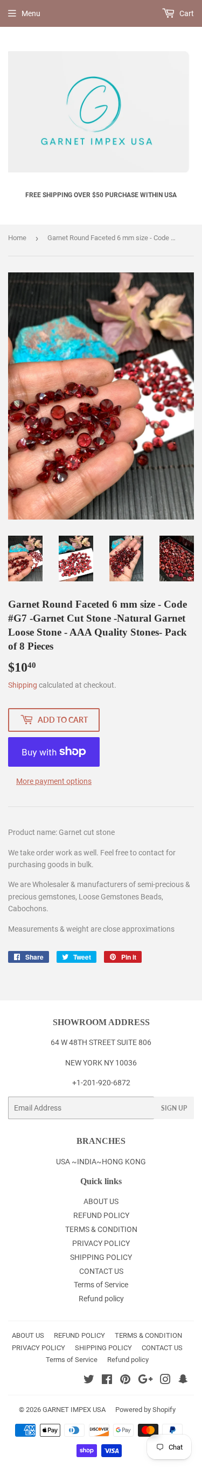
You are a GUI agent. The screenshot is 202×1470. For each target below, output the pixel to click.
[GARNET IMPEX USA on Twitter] (88, 1381)
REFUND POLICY (101, 1215)
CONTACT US (101, 1271)
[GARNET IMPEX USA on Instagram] (165, 1381)
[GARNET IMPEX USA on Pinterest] (125, 1381)
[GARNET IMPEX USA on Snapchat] (183, 1381)
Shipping (22, 685)
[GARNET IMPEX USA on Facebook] (107, 1381)
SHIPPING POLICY (101, 1257)
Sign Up (174, 1108)
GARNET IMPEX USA (74, 1410)
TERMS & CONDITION (101, 1229)
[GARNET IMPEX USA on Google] (145, 1381)
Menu (31, 13)
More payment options (54, 781)
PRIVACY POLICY (101, 1243)
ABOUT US (101, 1201)
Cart (186, 13)
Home (17, 238)
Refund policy (101, 1298)
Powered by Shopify (145, 1410)
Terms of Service (101, 1284)
